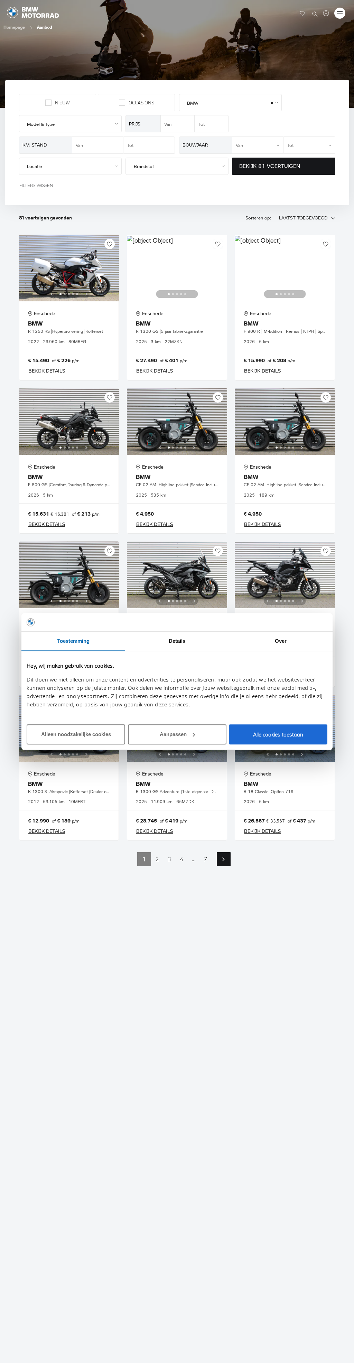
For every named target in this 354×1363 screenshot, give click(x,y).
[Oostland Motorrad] (326, 13)
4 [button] (181, 859)
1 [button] (144, 859)
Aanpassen (173, 734)
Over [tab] (281, 641)
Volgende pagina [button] (224, 859)
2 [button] (157, 859)
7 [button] (205, 859)
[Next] (86, 294)
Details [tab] (177, 641)
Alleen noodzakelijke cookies (76, 734)
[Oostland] (33, 12)
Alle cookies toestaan (278, 734)
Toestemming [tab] (73, 641)
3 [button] (169, 859)
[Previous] (51, 294)
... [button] (194, 859)
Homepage (14, 27)
